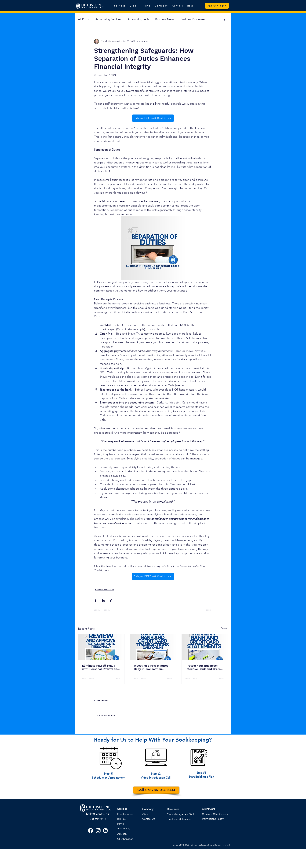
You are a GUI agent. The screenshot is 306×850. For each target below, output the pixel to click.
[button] (223, 19)
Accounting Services (108, 19)
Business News (164, 19)
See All (224, 628)
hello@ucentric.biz (97, 814)
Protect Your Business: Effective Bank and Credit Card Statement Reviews (203, 667)
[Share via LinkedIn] (103, 600)
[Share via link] (111, 600)
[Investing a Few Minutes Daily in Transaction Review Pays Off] (153, 647)
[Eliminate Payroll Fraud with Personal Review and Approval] (101, 647)
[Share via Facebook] (95, 600)
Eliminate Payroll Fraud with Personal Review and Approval (100, 667)
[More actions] (210, 41)
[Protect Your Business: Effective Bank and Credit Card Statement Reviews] (205, 647)
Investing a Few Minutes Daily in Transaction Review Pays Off (151, 667)
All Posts (83, 19)
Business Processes (193, 19)
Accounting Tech (138, 19)
